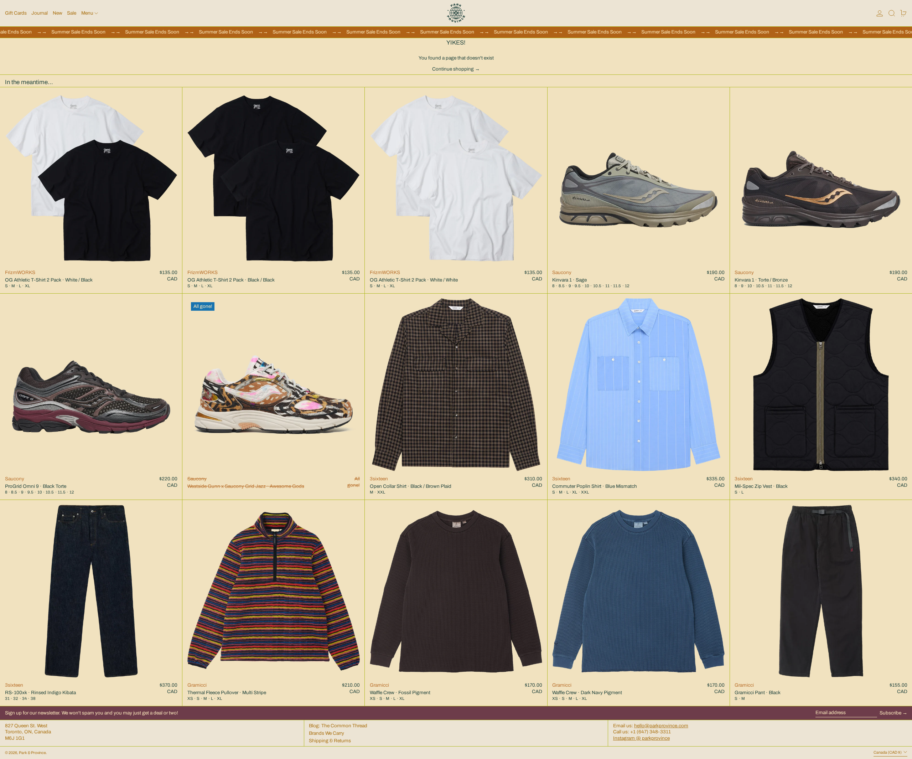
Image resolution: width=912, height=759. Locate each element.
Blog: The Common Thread (338, 725)
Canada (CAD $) (888, 752)
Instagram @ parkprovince (641, 738)
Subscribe (890, 713)
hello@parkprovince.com (661, 725)
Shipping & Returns (330, 740)
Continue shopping (453, 69)
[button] (891, 13)
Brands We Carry (326, 733)
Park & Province (32, 753)
